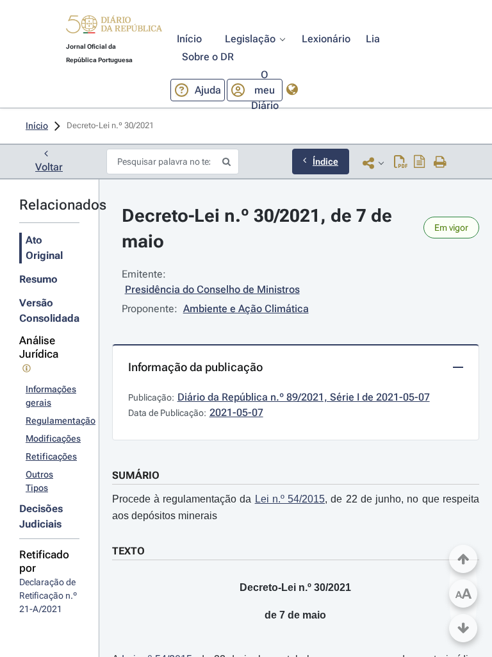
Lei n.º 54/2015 (290, 499)
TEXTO (128, 551)
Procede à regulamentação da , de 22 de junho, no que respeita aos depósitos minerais (295, 507)
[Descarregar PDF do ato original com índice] (419, 163)
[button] (114, 26)
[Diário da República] (114, 27)
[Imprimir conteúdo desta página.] (440, 163)
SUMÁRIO (136, 475)
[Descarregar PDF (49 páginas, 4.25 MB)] (400, 163)
